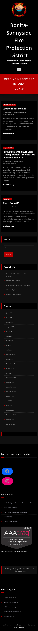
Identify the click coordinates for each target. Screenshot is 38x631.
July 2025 (9, 331)
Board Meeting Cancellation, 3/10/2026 (17, 285)
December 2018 (11, 387)
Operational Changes (20, 112)
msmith (7, 207)
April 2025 (9, 336)
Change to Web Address (13, 294)
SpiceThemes (20, 627)
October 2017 (10, 396)
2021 (22, 89)
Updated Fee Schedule (14, 108)
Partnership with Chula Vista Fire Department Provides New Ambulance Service (19, 154)
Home (16, 89)
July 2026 (9, 313)
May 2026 (9, 317)
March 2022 (9, 359)
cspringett (8, 112)
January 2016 (10, 410)
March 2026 (9, 322)
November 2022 (11, 354)
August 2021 (10, 368)
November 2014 (11, 415)
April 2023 (9, 350)
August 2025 (10, 327)
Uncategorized (8, 616)
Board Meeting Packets (13, 281)
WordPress (17, 625)
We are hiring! (10, 290)
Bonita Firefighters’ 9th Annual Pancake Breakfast (18, 503)
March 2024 (9, 341)
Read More (7, 133)
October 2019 (10, 382)
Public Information (8, 114)
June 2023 (9, 345)
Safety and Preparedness (11, 611)
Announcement (18, 161)
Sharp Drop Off (11, 203)
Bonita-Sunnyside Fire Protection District (19, 40)
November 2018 (11, 392)
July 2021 (9, 373)
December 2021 (11, 364)
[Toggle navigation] (19, 69)
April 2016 (9, 405)
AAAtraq (24, 551)
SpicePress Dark (31, 625)
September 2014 (11, 424)
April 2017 (9, 401)
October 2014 (10, 419)
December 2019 (11, 378)
